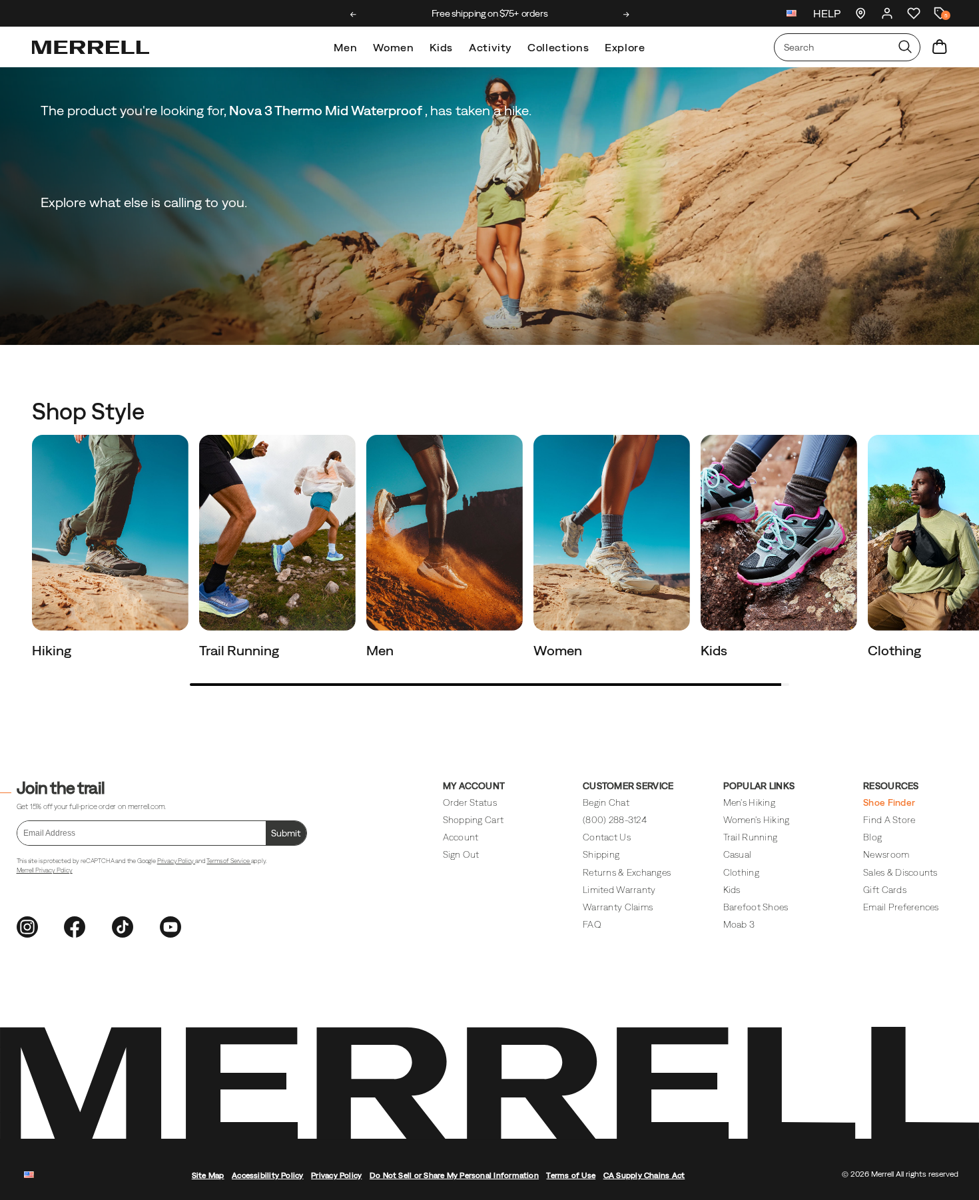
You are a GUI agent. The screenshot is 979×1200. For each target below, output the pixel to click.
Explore (625, 47)
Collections (558, 47)
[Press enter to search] (905, 47)
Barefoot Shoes (756, 907)
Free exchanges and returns (489, 13)
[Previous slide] (353, 14)
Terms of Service (228, 860)
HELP (826, 13)
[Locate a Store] (860, 13)
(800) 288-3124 (615, 819)
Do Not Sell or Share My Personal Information (454, 1175)
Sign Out (461, 854)
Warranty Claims (618, 907)
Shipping (601, 854)
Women (393, 47)
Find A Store (889, 819)
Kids (441, 47)
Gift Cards (884, 889)
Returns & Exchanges (627, 872)
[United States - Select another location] (792, 15)
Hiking (53, 650)
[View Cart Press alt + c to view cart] (939, 47)
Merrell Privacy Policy (45, 870)
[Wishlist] (913, 13)
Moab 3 (739, 924)
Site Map (208, 1175)
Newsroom (886, 854)
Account (461, 837)
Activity (490, 47)
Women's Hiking (756, 819)
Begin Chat (606, 802)
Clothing (896, 650)
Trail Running (240, 650)
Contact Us (607, 837)
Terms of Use (570, 1175)
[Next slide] (626, 14)
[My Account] (887, 13)
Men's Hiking (749, 802)
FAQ (592, 924)
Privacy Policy (176, 860)
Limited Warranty (619, 889)
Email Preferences (901, 907)
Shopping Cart (473, 819)
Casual (737, 854)
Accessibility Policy (268, 1175)
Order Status (470, 802)
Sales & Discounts (900, 872)
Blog (872, 837)
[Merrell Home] (90, 47)
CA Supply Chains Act (644, 1175)
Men (345, 47)
